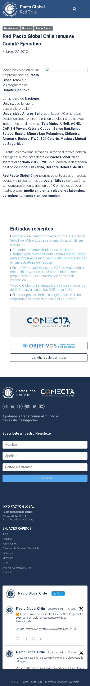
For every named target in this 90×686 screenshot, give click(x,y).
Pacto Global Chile (30, 609)
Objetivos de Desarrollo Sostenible (21, 548)
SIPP (5, 562)
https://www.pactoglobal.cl (57, 629)
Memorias (8, 558)
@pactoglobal (55, 608)
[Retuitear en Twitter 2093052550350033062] (26, 639)
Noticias (27, 28)
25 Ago (72, 652)
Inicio (5, 534)
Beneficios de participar (48, 357)
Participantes (10, 543)
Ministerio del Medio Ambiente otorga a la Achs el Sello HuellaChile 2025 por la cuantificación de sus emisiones (47, 240)
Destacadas (11, 28)
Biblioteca (8, 553)
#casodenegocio (51, 617)
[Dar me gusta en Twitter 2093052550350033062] (35, 639)
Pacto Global (43, 28)
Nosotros (7, 538)
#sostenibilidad (24, 621)
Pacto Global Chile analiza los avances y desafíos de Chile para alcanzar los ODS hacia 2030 (47, 287)
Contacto (7, 572)
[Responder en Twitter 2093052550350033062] (18, 639)
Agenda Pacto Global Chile (17, 567)
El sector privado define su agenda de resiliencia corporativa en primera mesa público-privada (46, 297)
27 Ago (72, 608)
